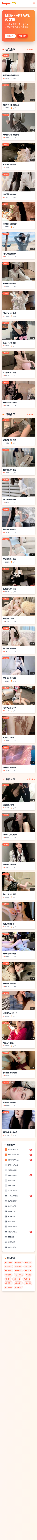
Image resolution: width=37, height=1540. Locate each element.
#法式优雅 (28, 1271)
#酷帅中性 (17, 1279)
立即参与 (10, 36)
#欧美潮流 (28, 1262)
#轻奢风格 (26, 1279)
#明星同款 (18, 1266)
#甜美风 (7, 1279)
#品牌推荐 (8, 1287)
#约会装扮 (8, 1271)
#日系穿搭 (8, 1262)
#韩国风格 (18, 1262)
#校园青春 (8, 1283)
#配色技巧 (18, 1283)
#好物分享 (18, 1287)
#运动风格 (18, 1271)
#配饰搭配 (28, 1283)
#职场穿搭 (28, 1266)
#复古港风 (8, 1275)
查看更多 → (31, 49)
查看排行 (22, 36)
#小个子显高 (19, 1275)
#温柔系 (28, 1275)
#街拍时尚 (8, 1266)
